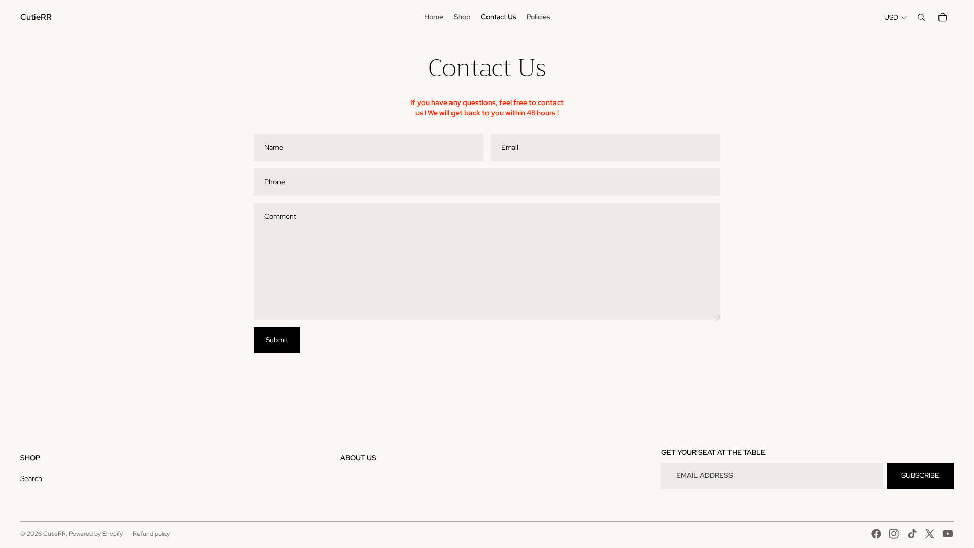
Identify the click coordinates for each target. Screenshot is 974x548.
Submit (277, 340)
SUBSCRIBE (920, 475)
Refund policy (151, 534)
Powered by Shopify (96, 534)
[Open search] (921, 17)
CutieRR (54, 534)
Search (31, 478)
